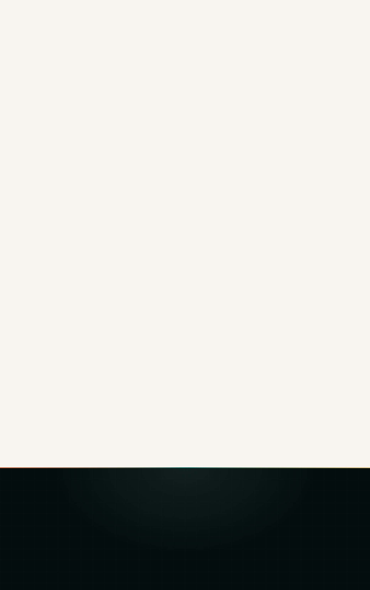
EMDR (195, 541)
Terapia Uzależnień (203, 510)
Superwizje (123, 529)
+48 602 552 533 (285, 500)
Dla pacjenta (124, 504)
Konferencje (124, 523)
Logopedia (198, 523)
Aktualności (123, 541)
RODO (323, 572)
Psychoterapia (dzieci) (205, 498)
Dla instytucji (124, 510)
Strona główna (125, 498)
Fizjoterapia (198, 529)
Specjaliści (123, 535)
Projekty (121, 547)
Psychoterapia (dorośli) (206, 504)
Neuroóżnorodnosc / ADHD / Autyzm (214, 535)
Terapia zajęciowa (202, 517)
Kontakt (121, 554)
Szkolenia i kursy (127, 517)
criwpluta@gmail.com (287, 511)
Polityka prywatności (298, 572)
